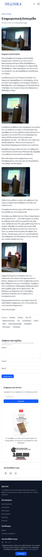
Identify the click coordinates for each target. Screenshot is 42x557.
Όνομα (4, 361)
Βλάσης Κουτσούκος (8, 320)
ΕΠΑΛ (4, 324)
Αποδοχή (21, 554)
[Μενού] (38, 4)
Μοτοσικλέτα (6, 514)
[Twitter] (11, 473)
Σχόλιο (4, 347)
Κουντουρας (6, 327)
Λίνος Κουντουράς (21, 23)
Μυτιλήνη (5, 517)
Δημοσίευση (8, 376)
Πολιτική (4, 521)
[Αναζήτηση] (34, 4)
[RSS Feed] (16, 473)
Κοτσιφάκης (27, 324)
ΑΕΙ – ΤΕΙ (28, 317)
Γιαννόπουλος (27, 320)
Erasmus (20, 317)
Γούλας (36, 320)
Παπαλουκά (16, 327)
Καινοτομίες (5, 511)
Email (4, 368)
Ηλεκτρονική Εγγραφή (15, 324)
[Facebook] (6, 473)
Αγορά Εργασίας (7, 504)
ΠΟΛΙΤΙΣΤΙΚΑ (6, 14)
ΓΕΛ (19, 320)
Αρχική (4, 530)
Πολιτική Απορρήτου (8, 533)
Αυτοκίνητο (5, 507)
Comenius (12, 317)
